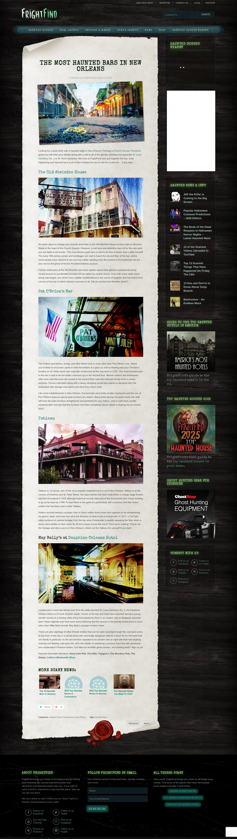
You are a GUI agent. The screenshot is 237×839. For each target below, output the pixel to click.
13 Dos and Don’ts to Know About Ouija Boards (196, 287)
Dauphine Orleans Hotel (93, 538)
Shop (162, 30)
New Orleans (94, 150)
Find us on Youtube (183, 571)
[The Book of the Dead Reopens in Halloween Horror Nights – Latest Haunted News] (175, 233)
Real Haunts (69, 30)
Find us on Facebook (183, 562)
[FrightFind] (52, 14)
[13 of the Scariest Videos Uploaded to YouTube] (175, 253)
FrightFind (88, 77)
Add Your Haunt (144, 3)
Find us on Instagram (183, 580)
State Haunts (127, 30)
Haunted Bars (101, 717)
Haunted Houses (40, 30)
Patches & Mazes (98, 30)
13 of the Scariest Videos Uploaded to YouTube (195, 250)
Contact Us (182, 3)
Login (197, 3)
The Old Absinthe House (62, 172)
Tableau (46, 419)
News (148, 30)
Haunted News (55, 717)
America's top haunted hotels (183, 805)
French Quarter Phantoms (127, 150)
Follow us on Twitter (204, 562)
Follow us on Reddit (67, 830)
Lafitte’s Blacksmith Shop (61, 657)
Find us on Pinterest (204, 571)
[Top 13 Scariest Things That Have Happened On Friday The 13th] (175, 269)
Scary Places (80, 717)
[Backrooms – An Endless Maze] (175, 305)
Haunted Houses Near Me (183, 791)
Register (210, 3)
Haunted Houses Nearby (190, 30)
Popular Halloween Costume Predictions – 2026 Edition (196, 214)
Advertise (164, 3)
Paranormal (68, 717)
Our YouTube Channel (40, 821)
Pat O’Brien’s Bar (55, 291)
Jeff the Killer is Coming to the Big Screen (195, 198)
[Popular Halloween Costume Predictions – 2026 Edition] (175, 217)
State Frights (68, 798)
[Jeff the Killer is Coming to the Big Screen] (175, 200)
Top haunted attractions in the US (183, 798)
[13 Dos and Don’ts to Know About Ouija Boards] (175, 289)
